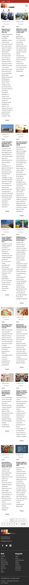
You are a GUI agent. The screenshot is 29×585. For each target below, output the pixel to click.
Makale (17, 562)
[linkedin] (10, 546)
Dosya (16, 558)
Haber (3, 26)
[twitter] (6, 546)
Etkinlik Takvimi (4, 562)
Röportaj (17, 564)
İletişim (2, 572)
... (19, 524)
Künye (2, 558)
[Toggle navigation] (26, 6)
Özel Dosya (18, 566)
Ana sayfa (3, 581)
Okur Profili (3, 560)
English (3, 1)
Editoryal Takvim (4, 564)
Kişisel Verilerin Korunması (13, 581)
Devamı (7, 120)
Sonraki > (23, 524)
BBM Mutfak (18, 568)
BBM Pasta (3, 568)
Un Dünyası (18, 570)
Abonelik (3, 566)
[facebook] (2, 546)
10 (16, 524)
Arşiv (2, 570)
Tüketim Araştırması (19, 560)
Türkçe (8, 1)
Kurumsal (3, 556)
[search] (25, 11)
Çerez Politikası (4, 583)
